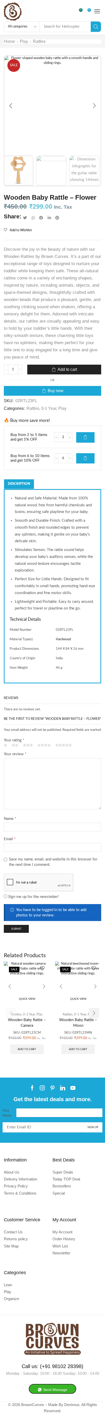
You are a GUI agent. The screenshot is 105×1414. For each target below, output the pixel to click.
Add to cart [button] (27, 1049)
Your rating (14, 740)
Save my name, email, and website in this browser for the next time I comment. (53, 862)
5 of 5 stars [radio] (63, 745)
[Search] (96, 27)
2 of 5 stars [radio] (15, 745)
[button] (81, 11)
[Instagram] (42, 1087)
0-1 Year (48, 408)
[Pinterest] (52, 1087)
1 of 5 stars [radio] (5, 745)
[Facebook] (32, 1087)
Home (9, 41)
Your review (15, 754)
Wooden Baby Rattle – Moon (78, 1023)
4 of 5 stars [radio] (44, 745)
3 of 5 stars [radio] (28, 745)
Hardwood (63, 639)
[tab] (19, 484)
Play (24, 41)
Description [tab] (19, 484)
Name (10, 819)
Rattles (39, 41)
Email (10, 839)
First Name (7, 1113)
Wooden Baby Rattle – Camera (27, 1023)
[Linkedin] (62, 1087)
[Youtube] (72, 1087)
